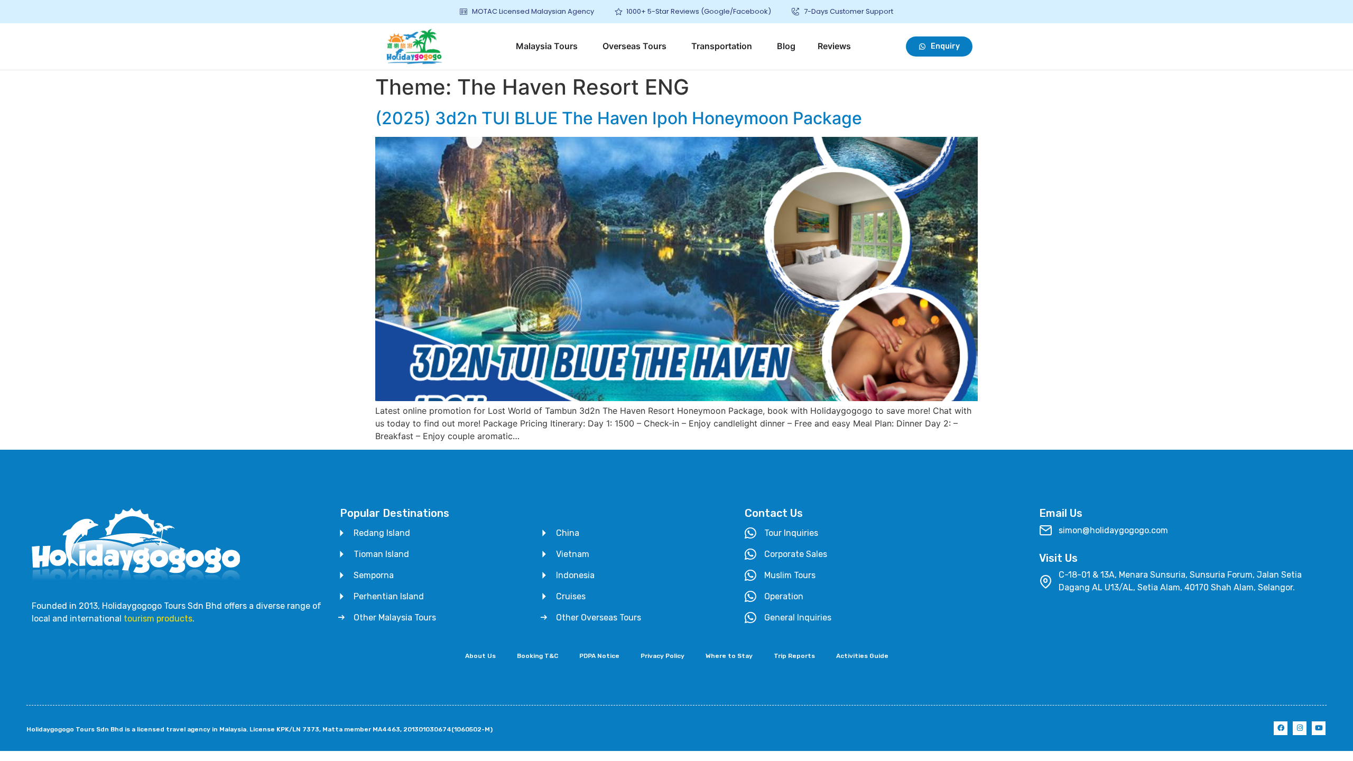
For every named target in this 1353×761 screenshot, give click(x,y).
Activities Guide (862, 656)
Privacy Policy (662, 656)
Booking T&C (537, 656)
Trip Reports (794, 656)
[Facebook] (1280, 728)
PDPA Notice (599, 656)
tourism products (158, 619)
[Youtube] (1319, 728)
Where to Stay (729, 656)
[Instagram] (1299, 728)
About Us (480, 656)
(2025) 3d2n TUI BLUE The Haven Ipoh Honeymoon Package (618, 118)
